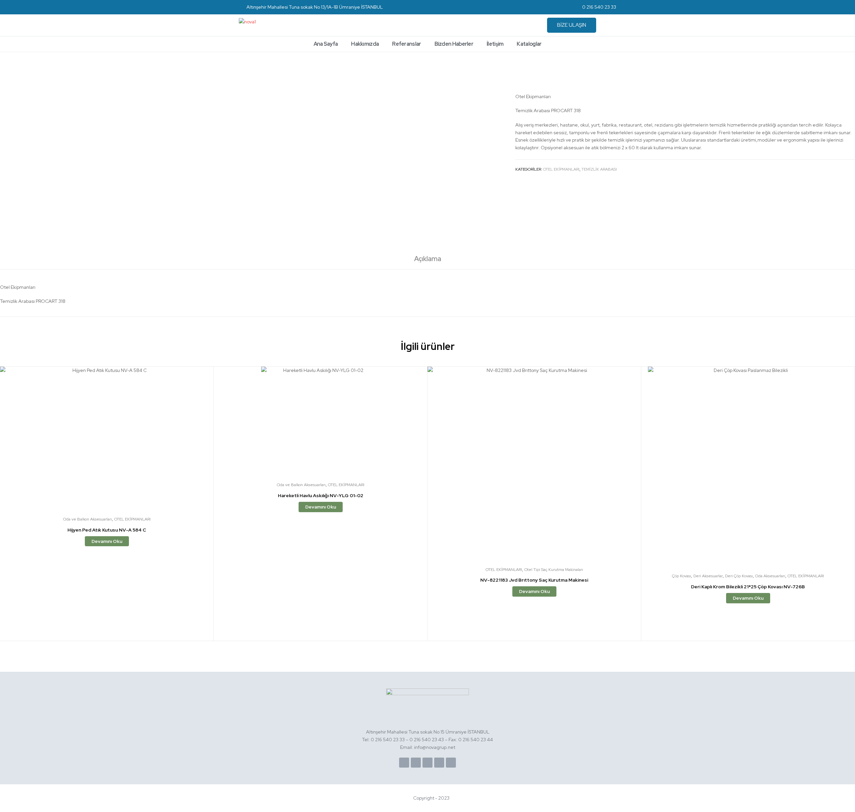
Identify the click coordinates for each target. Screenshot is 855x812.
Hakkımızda (365, 43)
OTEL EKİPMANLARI (561, 169)
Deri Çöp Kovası (739, 576)
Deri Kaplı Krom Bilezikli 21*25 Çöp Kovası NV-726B (748, 587)
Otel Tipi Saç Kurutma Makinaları (553, 569)
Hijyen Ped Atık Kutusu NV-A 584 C (106, 530)
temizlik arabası (599, 169)
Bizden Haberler (454, 43)
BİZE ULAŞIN (571, 25)
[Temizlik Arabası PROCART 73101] (834, 70)
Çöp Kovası (681, 576)
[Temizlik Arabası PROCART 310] (851, 70)
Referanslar (406, 43)
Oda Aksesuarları (770, 576)
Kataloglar (529, 43)
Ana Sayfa (326, 43)
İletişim (495, 43)
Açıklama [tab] (427, 258)
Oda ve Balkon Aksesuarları (87, 519)
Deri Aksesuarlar (708, 576)
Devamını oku (107, 541)
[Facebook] (404, 763)
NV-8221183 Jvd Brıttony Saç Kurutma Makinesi (534, 580)
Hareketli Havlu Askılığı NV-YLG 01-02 (320, 495)
